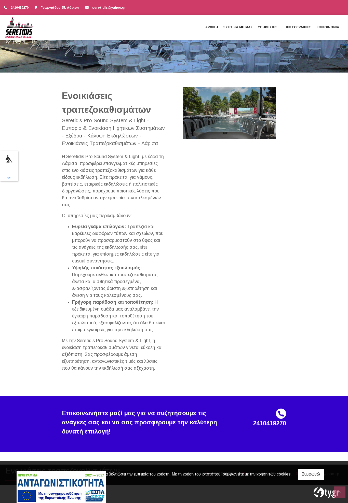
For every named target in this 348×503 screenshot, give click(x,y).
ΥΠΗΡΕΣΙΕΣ (268, 27)
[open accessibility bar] (9, 159)
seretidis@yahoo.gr (109, 7)
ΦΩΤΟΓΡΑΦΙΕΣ (298, 27)
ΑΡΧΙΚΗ (211, 27)
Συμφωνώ (311, 474)
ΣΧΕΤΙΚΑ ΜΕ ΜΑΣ (238, 27)
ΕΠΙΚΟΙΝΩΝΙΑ (327, 27)
